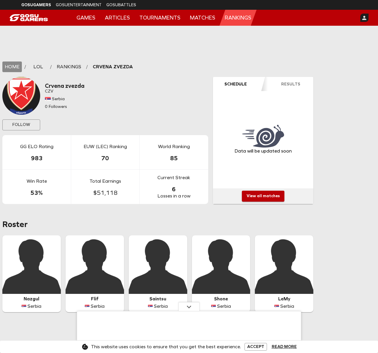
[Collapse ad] (189, 306)
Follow (21, 124)
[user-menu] (364, 18)
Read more (284, 346)
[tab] (235, 84)
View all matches (263, 195)
